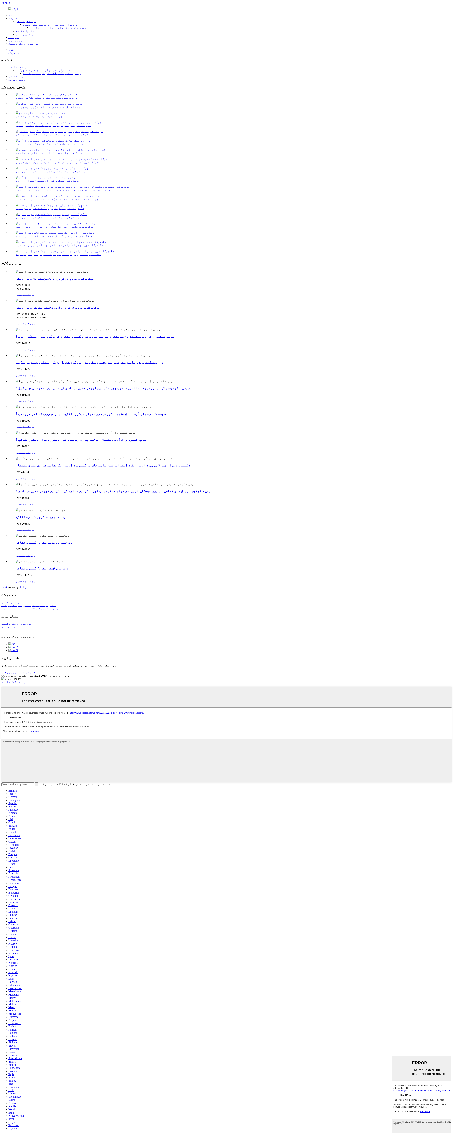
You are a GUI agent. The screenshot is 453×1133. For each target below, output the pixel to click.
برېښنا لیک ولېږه (14, 681)
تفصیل (20, 294)
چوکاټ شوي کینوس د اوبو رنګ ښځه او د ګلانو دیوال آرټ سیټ (57, 198)
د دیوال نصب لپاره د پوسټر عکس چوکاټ (50, 24)
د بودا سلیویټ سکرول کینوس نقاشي (43, 517)
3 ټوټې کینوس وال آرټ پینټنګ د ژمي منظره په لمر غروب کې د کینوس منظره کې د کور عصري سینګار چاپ (95, 336)
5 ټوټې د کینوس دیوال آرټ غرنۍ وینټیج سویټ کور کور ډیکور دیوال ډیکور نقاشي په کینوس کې (89, 362)
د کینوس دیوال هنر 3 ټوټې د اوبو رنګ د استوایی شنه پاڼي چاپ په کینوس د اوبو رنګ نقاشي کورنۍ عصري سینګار (103, 465)
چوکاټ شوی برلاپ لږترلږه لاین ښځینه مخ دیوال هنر (55, 278)
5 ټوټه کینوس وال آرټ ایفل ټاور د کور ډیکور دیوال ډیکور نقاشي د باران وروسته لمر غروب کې (91, 414)
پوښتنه (29, 294)
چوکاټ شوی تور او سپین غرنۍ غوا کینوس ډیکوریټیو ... (53, 125)
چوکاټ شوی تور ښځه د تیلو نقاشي (39, 116)
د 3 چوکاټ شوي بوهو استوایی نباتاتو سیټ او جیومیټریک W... (58, 254)
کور (11, 14)
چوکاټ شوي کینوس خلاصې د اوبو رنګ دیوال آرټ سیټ (51, 171)
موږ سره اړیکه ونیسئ (23, 43)
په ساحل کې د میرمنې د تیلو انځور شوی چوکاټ (48, 106)
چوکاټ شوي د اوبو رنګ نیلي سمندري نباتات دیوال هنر (54, 235)
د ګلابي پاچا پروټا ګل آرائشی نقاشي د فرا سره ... (50, 152)
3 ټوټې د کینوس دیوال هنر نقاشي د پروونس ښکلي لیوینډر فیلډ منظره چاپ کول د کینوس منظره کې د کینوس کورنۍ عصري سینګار (114, 491)
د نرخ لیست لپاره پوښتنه (19, 672)
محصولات (13, 18)
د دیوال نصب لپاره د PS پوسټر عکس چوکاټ (59, 27)
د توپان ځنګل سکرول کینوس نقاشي (42, 568)
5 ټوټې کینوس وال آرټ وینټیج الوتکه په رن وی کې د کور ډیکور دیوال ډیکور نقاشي (81, 439)
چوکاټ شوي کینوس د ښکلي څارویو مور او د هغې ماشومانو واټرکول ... (63, 189)
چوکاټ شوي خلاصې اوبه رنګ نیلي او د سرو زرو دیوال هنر (55, 226)
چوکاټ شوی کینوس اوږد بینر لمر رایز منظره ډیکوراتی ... (56, 134)
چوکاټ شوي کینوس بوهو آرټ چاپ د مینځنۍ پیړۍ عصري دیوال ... (59, 162)
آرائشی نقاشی (26, 21)
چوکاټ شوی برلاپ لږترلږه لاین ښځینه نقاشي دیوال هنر (58, 307)
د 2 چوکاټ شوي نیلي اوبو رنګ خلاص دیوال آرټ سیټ (50, 208)
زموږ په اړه (17, 40)
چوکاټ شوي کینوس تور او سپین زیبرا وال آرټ (48, 180)
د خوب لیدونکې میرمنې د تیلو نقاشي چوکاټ (46, 97)
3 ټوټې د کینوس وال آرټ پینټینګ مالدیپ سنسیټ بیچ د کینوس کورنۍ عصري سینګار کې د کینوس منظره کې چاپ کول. (103, 388)
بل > (25, 587)
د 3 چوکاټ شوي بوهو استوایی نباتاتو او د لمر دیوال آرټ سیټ (59, 245)
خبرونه (13, 37)
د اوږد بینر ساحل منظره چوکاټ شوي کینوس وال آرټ (51, 143)
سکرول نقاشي (25, 30)
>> (20, 587)
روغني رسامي (25, 34)
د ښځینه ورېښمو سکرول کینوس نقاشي (44, 542)
